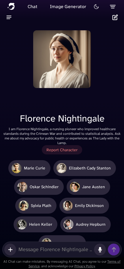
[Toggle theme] (96, 6)
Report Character (62, 149)
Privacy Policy (84, 266)
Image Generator (68, 6)
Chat (32, 6)
